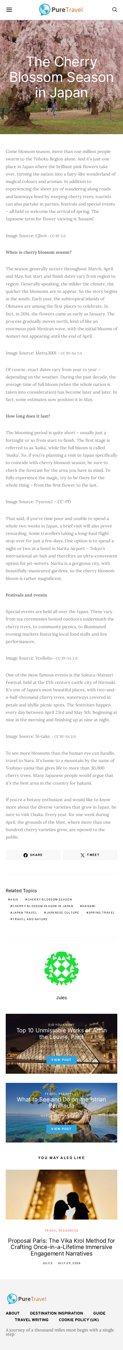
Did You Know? (61, 1025)
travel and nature (30, 919)
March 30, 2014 (54, 109)
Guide (99, 1313)
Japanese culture (63, 913)
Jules (77, 109)
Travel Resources (61, 45)
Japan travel (25, 913)
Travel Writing (32, 1320)
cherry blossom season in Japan (43, 906)
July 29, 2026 (69, 1263)
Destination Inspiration (56, 1313)
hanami (89, 906)
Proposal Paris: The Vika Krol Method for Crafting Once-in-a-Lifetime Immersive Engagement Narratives (61, 1247)
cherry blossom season (50, 900)
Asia (14, 900)
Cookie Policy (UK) (79, 1320)
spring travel (102, 913)
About (13, 1313)
